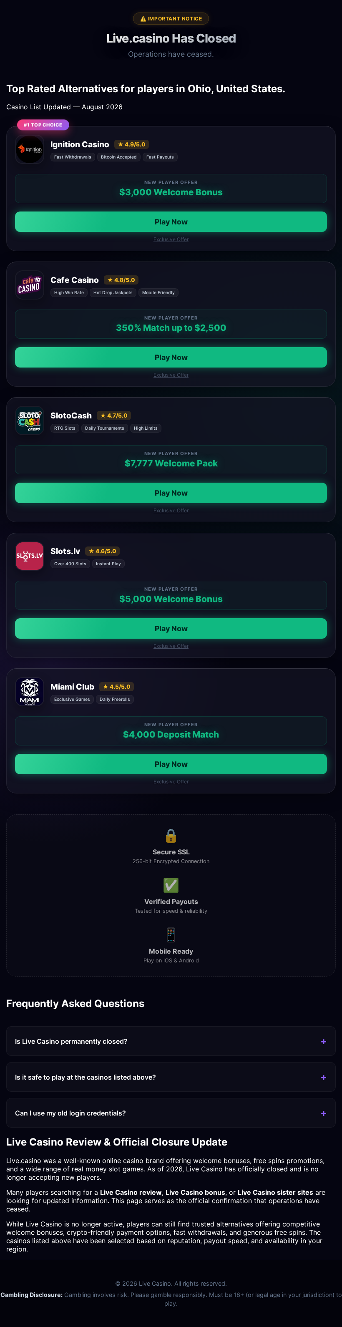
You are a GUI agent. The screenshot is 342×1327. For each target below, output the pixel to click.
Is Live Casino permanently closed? (71, 1041)
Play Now (171, 221)
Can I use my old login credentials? (70, 1113)
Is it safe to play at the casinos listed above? (85, 1077)
